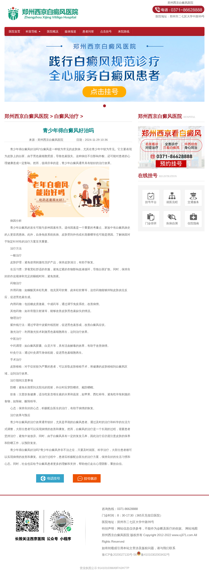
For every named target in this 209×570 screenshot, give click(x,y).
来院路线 (123, 31)
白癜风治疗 (66, 116)
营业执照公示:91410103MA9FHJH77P (104, 568)
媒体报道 (70, 31)
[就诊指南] (50, 475)
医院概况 (52, 31)
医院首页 (14, 31)
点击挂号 (106, 31)
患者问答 (88, 31)
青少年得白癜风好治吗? (25, 149)
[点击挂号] (104, 73)
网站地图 (191, 528)
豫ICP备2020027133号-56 (119, 554)
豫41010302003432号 (155, 554)
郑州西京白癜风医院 (26, 116)
